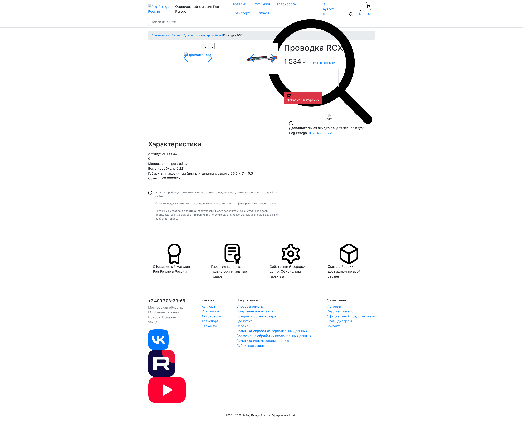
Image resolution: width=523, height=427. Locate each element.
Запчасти (264, 13)
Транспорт (241, 13)
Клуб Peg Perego (340, 311)
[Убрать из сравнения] (211, 46)
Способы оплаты (250, 306)
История (334, 306)
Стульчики (261, 4)
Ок (68, 417)
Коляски (239, 4)
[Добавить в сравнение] (204, 46)
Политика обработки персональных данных (271, 331)
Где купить (245, 321)
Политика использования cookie (262, 341)
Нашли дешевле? (324, 62)
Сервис (242, 326)
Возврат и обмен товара (256, 316)
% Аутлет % (328, 9)
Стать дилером (339, 321)
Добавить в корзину (303, 100)
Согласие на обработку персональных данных (273, 336)
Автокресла (286, 4)
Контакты (334, 326)
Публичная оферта (251, 345)
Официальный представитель (351, 316)
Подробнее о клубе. (322, 133)
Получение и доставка (254, 311)
